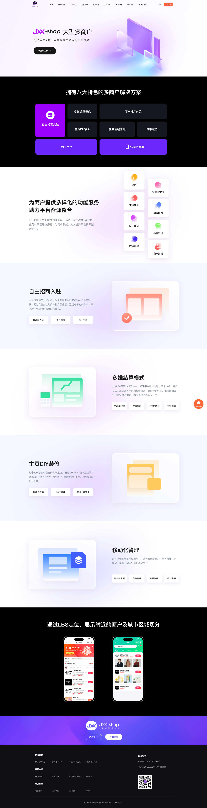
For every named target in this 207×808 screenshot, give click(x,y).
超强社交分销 (57, 762)
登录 (159, 4)
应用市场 (55, 776)
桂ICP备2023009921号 (114, 802)
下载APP (89, 791)
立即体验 (55, 791)
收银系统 (89, 776)
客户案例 (72, 791)
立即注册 (168, 4)
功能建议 (38, 791)
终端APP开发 (40, 762)
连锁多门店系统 (74, 762)
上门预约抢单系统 (75, 776)
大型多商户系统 (91, 762)
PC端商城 (39, 776)
